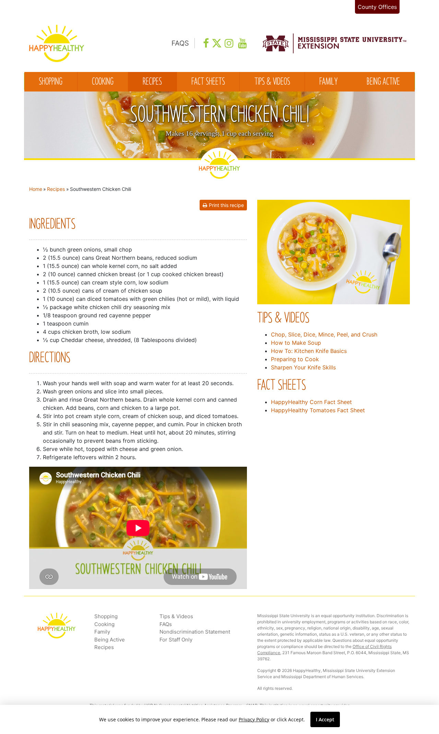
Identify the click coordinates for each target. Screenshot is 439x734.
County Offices (377, 6)
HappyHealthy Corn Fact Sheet (311, 402)
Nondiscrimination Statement (194, 631)
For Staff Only (175, 639)
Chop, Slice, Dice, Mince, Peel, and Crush (324, 334)
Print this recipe (226, 205)
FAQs (165, 624)
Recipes (152, 82)
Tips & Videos (272, 82)
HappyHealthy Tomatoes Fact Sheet (318, 410)
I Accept (325, 719)
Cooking (103, 82)
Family (328, 82)
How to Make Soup (296, 342)
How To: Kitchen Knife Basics (309, 350)
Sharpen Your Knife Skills (303, 367)
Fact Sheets (208, 82)
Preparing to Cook (295, 359)
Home (35, 189)
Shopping (50, 82)
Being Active (383, 82)
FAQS (180, 43)
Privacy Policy (254, 719)
